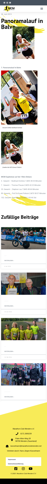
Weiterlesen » (9, 260)
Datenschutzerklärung (15, 464)
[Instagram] (7, 3)
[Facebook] (4, 3)
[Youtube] (10, 3)
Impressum (12, 459)
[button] (42, 9)
